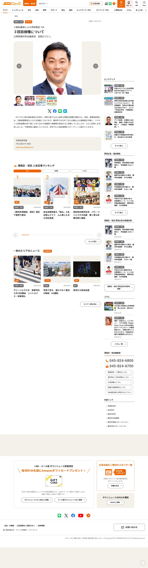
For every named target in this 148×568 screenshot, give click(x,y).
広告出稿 (96, 4)
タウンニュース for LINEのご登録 (36, 500)
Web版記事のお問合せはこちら (119, 392)
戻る (16, 16)
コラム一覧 (119, 344)
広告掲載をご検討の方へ (26, 526)
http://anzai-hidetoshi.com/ (25, 147)
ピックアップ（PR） (84, 10)
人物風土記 (118, 10)
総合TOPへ (42, 3)
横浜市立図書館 (113, 418)
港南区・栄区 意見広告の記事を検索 (118, 288)
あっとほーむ (140, 10)
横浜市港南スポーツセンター (118, 422)
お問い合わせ (131, 527)
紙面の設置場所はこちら (117, 387)
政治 (63, 10)
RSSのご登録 (115, 502)
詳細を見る (115, 486)
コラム (129, 10)
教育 (44, 10)
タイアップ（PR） (103, 10)
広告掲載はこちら (114, 382)
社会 (37, 10)
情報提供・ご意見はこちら (117, 372)
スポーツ (54, 10)
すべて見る (119, 146)
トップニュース (17, 10)
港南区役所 (112, 406)
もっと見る (92, 241)
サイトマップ (32, 530)
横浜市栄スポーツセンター (117, 426)
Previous (19, 66)
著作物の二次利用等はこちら (118, 377)
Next (95, 66)
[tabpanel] (57, 68)
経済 (70, 10)
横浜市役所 (112, 414)
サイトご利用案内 (21, 530)
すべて (5, 10)
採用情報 (41, 526)
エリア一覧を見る (90, 304)
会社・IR (128, 5)
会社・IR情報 (9, 526)
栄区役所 (111, 410)
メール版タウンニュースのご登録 (70, 500)
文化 (29, 10)
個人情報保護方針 (8, 530)
